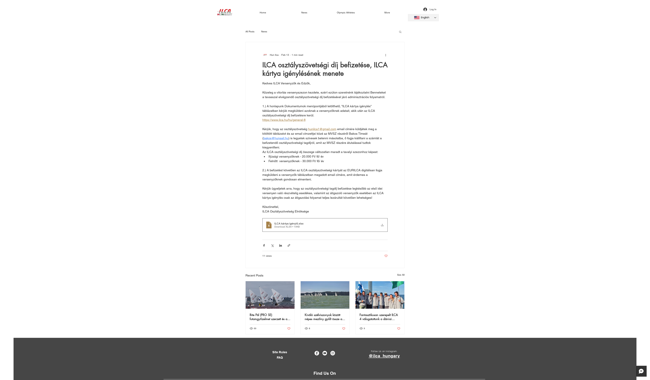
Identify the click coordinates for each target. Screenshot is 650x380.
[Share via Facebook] (264, 245)
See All (401, 274)
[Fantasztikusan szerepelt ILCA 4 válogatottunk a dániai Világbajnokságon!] (379, 295)
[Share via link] (288, 245)
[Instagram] (332, 353)
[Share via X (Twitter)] (272, 245)
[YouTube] (324, 353)
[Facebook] (317, 353)
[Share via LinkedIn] (280, 245)
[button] (400, 31)
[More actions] (386, 55)
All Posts (249, 31)
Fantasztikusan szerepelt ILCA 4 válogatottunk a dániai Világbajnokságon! (379, 317)
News (264, 31)
